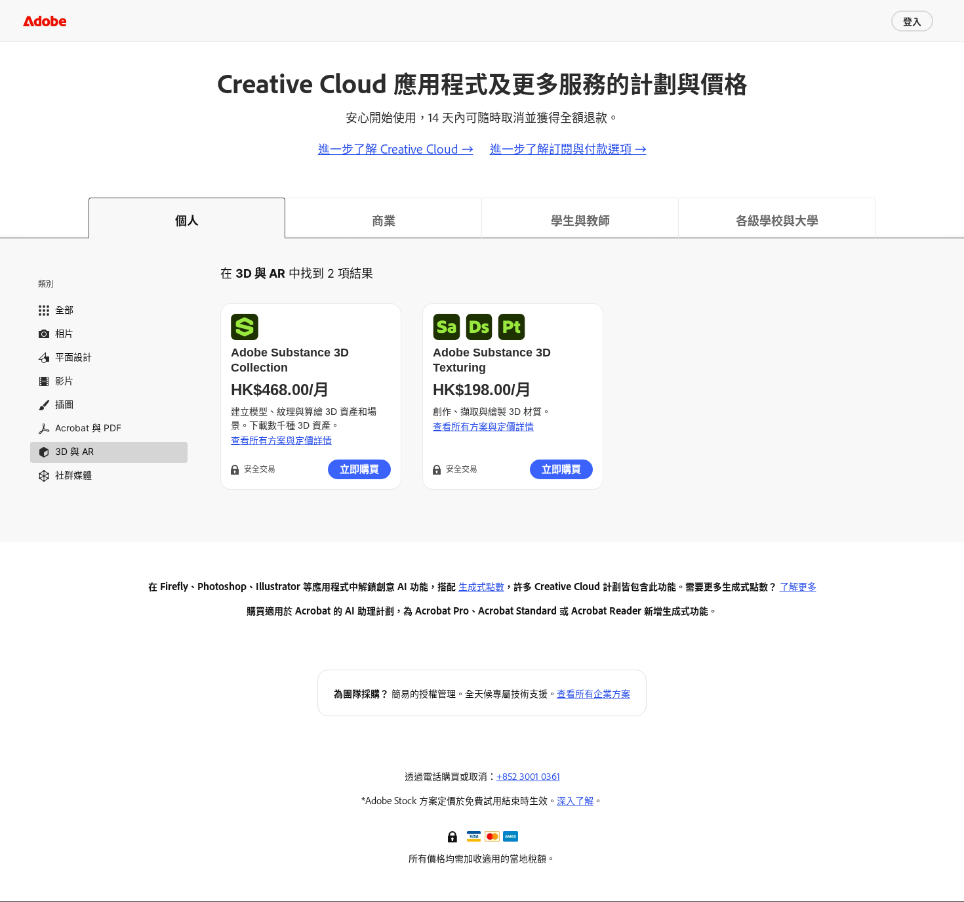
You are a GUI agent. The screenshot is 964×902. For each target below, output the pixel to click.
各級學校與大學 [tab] (777, 220)
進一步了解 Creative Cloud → (395, 149)
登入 (912, 21)
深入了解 (575, 800)
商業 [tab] (383, 220)
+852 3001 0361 (528, 776)
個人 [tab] (187, 220)
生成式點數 (481, 586)
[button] (454, 836)
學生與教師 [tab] (580, 220)
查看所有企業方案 (593, 693)
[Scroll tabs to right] (953, 218)
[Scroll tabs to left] (10, 218)
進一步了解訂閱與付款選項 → (568, 149)
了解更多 (798, 586)
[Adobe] (44, 20)
